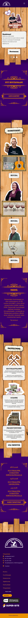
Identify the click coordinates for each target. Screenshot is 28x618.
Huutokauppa (7, 575)
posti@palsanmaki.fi (9, 556)
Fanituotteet (6, 584)
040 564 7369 (8, 560)
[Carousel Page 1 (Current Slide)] (11, 57)
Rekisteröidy (6, 595)
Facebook (7, 566)
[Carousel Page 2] (14, 57)
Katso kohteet (14, 96)
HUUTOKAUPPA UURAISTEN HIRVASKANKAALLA (14, 473)
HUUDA (14, 176)
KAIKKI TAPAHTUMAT (14, 502)
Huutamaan (14, 51)
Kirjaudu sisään (8, 591)
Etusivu (5, 571)
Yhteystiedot (6, 588)
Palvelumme (6, 578)
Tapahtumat (6, 581)
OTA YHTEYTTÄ (14, 445)
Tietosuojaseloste (13, 615)
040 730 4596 (8, 558)
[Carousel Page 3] (16, 57)
